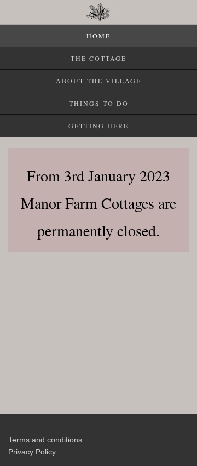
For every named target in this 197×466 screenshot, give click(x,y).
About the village (98, 80)
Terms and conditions (45, 439)
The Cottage (98, 58)
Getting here (98, 125)
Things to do (99, 103)
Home (98, 35)
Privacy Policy (32, 451)
